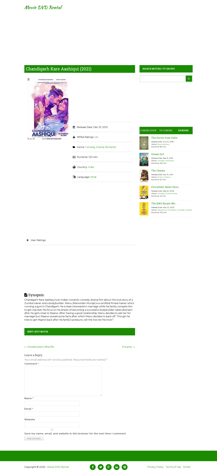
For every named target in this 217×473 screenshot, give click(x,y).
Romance (169, 160)
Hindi (93, 177)
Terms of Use (173, 467)
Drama (100, 147)
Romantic (110, 147)
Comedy (90, 147)
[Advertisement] (108, 35)
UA (96, 137)
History (167, 177)
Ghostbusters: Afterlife (39, 346)
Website (29, 419)
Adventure (161, 210)
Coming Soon (148, 130)
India (91, 167)
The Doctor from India (164, 137)
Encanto (128, 346)
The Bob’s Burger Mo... (164, 203)
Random (183, 130)
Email (28, 408)
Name (29, 398)
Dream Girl (157, 154)
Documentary (163, 144)
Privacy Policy (155, 467)
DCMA (186, 467)
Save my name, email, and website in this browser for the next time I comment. (75, 433)
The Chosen (158, 170)
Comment (31, 363)
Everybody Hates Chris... (165, 186)
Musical (189, 210)
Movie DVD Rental (42, 7)
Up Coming (165, 130)
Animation (172, 210)
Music (175, 193)
